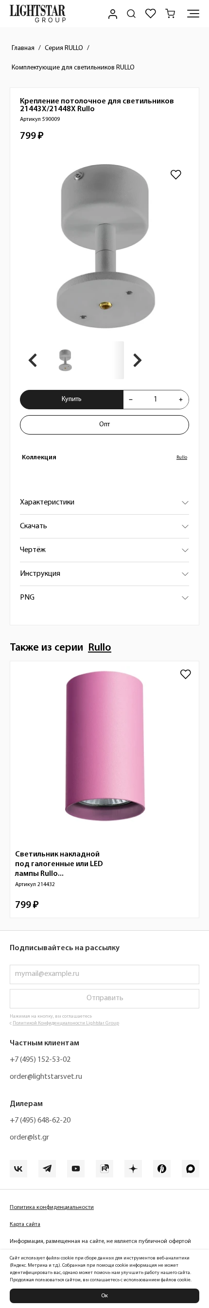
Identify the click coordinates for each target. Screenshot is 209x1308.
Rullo (181, 457)
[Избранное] (150, 13)
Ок (104, 1296)
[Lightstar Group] (38, 13)
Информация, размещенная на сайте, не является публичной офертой (100, 1241)
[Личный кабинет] (112, 13)
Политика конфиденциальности (52, 1207)
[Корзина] (170, 13)
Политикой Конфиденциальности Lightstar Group (66, 1023)
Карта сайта (25, 1224)
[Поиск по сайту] (131, 13)
